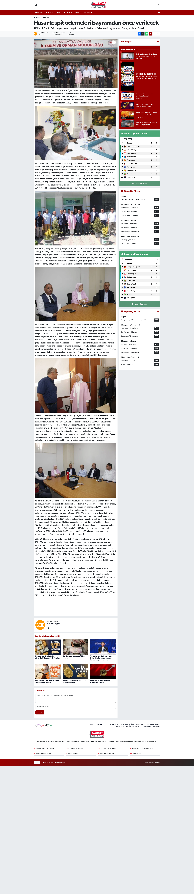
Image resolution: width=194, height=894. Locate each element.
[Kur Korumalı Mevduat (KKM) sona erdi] (75, 647)
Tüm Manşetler (73, 753)
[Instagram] (39, 725)
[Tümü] (158, 42)
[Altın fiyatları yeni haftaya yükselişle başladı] (103, 671)
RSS (37, 762)
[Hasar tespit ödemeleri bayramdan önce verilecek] (76, 63)
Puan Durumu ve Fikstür (43, 753)
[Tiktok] (46, 725)
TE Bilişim (157, 762)
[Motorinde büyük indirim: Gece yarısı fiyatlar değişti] (48, 671)
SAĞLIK (131, 724)
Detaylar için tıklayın (139, 183)
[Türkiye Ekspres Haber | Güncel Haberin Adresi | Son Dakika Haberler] (98, 5)
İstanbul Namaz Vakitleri (108, 748)
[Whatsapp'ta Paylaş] (146, 34)
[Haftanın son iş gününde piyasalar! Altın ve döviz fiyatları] (48, 647)
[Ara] (159, 5)
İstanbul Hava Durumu (76, 748)
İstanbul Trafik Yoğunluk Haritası (142, 748)
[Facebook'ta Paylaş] (139, 34)
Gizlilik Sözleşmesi (122, 726)
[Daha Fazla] (150, 34)
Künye (137, 726)
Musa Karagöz (53, 624)
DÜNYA (78, 12)
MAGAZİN (68, 12)
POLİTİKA (49, 12)
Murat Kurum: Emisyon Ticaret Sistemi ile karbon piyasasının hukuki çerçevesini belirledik (101, 658)
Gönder (40, 712)
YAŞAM (137, 724)
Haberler (37, 18)
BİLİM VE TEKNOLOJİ (147, 724)
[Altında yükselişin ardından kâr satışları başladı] (75, 671)
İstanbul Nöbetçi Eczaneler (45, 748)
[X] (35, 725)
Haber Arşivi (137, 753)
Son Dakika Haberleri (107, 753)
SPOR (58, 12)
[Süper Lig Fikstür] (158, 191)
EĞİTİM (157, 724)
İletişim (131, 726)
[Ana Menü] (159, 12)
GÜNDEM (39, 12)
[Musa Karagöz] (40, 625)
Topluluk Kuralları (145, 726)
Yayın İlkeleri (156, 726)
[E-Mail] (48, 628)
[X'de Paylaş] (142, 34)
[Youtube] (42, 725)
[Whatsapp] (50, 725)
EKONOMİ (88, 12)
